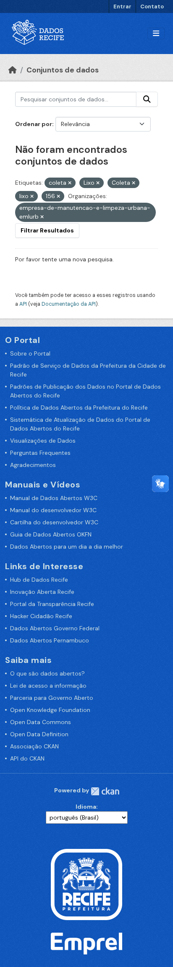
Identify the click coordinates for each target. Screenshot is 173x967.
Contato (152, 6)
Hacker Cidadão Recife (41, 616)
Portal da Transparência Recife (52, 604)
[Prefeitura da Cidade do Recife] (86, 883)
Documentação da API (69, 304)
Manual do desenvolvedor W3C (53, 510)
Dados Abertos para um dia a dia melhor (66, 546)
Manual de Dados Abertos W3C (53, 498)
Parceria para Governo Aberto (51, 697)
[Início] (12, 70)
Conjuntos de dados (62, 70)
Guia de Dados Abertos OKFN (51, 534)
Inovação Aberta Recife (42, 592)
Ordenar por (33, 124)
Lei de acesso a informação (48, 685)
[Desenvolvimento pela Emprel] (86, 942)
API (23, 304)
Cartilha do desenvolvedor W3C (54, 522)
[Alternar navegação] (156, 34)
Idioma (86, 806)
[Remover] (69, 183)
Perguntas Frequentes (40, 452)
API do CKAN (27, 758)
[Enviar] (147, 99)
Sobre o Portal (30, 353)
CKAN (105, 791)
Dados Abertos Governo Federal (55, 628)
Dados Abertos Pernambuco (49, 640)
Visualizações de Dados (43, 440)
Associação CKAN (34, 746)
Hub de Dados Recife (39, 579)
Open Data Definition (39, 734)
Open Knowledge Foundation (50, 710)
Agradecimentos (33, 465)
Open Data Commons (40, 722)
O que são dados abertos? (47, 673)
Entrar (122, 6)
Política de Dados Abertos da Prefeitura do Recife (79, 407)
